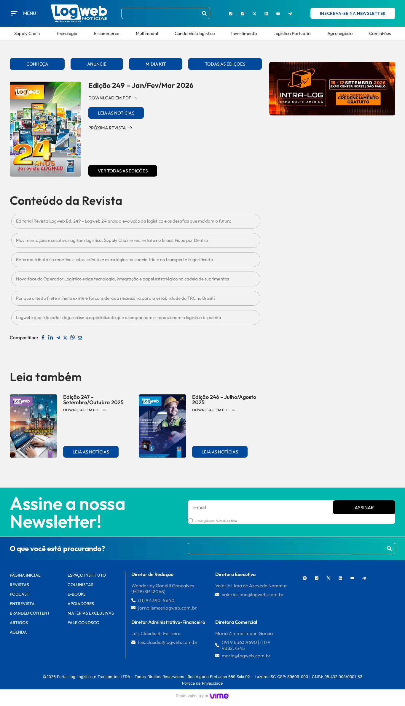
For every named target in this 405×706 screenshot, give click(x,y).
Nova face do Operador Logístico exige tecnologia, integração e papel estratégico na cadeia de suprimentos (122, 279)
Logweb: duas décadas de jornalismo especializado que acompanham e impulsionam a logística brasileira (118, 317)
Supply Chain (27, 33)
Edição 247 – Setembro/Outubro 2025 (93, 400)
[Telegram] (290, 13)
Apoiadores (81, 603)
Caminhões (380, 33)
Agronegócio (339, 33)
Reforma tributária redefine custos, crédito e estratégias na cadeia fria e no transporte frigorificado (114, 259)
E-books (77, 594)
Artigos (19, 622)
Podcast (19, 594)
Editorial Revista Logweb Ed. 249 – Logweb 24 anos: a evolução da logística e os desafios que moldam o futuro (123, 221)
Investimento (244, 33)
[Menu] (14, 13)
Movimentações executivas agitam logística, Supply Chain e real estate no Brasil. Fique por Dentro (112, 240)
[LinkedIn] (266, 13)
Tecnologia (66, 33)
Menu (29, 13)
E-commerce (106, 33)
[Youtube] (278, 13)
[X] (254, 13)
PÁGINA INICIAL (25, 575)
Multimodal (147, 33)
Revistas (19, 584)
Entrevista (22, 603)
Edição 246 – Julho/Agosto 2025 (224, 400)
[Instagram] (231, 13)
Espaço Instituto (87, 575)
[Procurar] (204, 13)
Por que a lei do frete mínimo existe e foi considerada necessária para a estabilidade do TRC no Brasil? (116, 298)
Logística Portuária (292, 33)
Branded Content (30, 613)
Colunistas (80, 584)
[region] (77, 661)
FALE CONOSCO (83, 622)
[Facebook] (242, 13)
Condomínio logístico (195, 33)
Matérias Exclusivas (91, 613)
